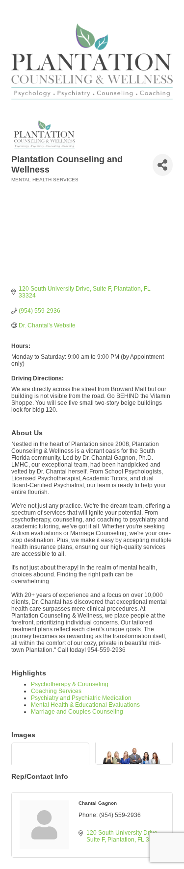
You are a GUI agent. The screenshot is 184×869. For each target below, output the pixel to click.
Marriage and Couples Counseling (77, 711)
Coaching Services (56, 691)
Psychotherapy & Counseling (69, 684)
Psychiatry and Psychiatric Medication (81, 698)
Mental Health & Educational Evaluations (85, 704)
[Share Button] (163, 165)
